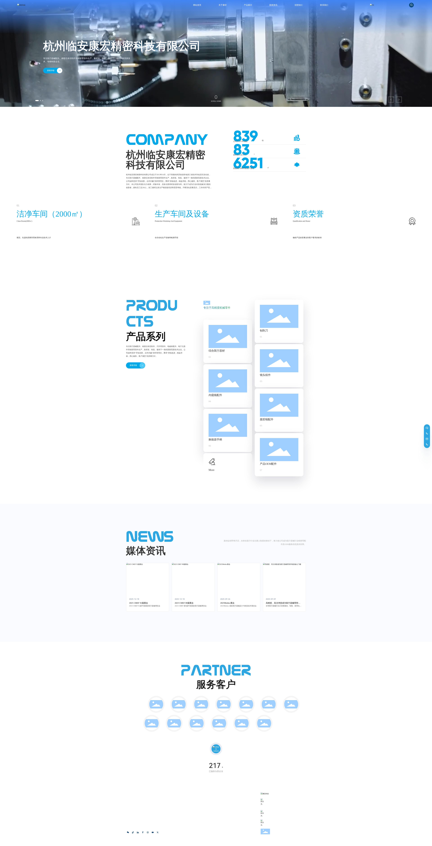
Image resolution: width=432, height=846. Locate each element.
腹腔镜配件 (266, 419)
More (211, 469)
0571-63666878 (274, 802)
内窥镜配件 (215, 395)
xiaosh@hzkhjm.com (276, 814)
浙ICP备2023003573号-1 (169, 842)
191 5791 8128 (273, 806)
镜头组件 (265, 375)
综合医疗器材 (217, 350)
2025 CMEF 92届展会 (138, 603)
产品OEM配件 (268, 463)
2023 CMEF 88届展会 (184, 603)
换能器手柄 (215, 439)
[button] (35, 100)
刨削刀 (264, 330)
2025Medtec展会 (227, 603)
